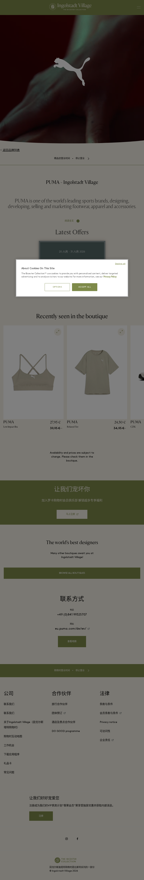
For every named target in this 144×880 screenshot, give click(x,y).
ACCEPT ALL (84, 287)
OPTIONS (57, 287)
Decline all (120, 264)
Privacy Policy (110, 277)
